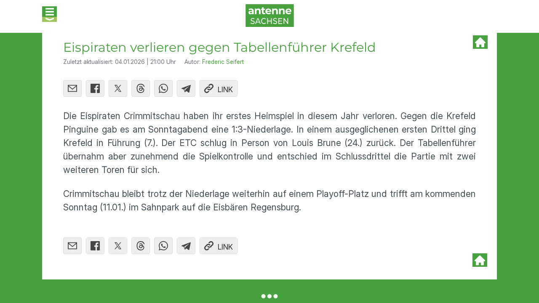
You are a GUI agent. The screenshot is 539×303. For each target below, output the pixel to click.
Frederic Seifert (223, 61)
